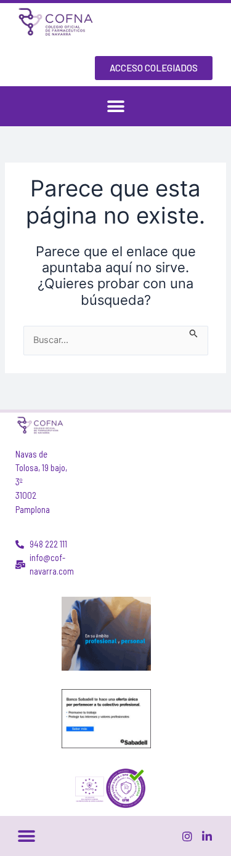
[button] (115, 106)
